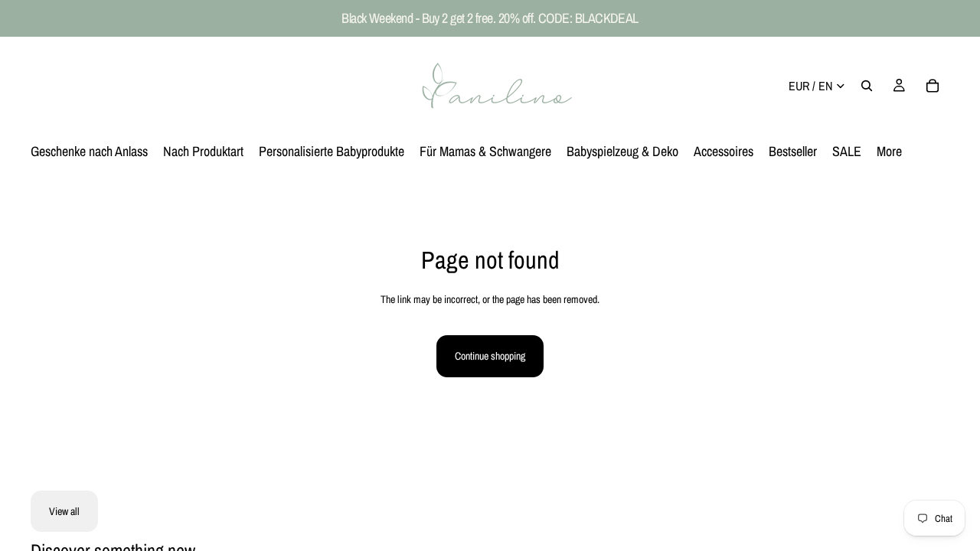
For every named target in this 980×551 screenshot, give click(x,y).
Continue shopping (490, 356)
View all (64, 511)
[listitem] (889, 151)
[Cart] (932, 86)
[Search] (867, 86)
